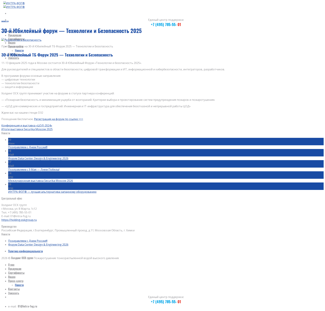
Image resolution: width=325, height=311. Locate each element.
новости (4, 21)
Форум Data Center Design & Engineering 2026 (38, 158)
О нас (11, 265)
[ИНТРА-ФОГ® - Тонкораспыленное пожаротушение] (13, 5)
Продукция (14, 35)
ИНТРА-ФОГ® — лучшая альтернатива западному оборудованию (52, 192)
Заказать (13, 58)
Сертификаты (16, 273)
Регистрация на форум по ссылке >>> (58, 119)
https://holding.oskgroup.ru (19, 220)
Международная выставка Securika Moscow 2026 (40, 180)
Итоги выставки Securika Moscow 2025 (27, 129)
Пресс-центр (15, 281)
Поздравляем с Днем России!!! (27, 147)
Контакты (14, 289)
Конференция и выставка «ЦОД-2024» (26, 125)
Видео (11, 43)
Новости (19, 50)
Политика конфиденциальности (25, 251)
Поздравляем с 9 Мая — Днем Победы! (33, 169)
